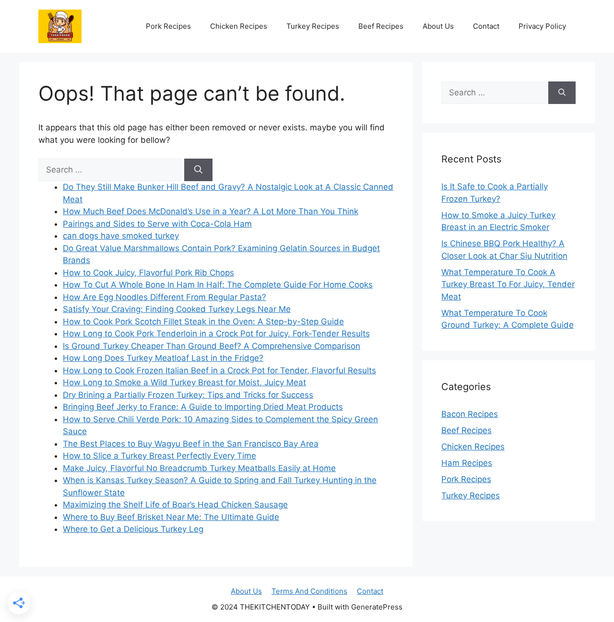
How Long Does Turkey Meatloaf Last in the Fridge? (163, 358)
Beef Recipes (380, 26)
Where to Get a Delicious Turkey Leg (133, 529)
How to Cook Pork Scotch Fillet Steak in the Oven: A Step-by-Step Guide (203, 321)
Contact (486, 26)
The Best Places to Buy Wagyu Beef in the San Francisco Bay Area (191, 444)
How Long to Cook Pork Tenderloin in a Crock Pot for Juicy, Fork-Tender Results (216, 333)
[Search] (198, 170)
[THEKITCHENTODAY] (60, 25)
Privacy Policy (542, 26)
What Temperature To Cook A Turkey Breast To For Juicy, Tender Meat (508, 284)
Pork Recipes (168, 26)
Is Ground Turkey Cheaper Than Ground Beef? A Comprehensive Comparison (211, 346)
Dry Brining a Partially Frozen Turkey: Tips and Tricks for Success (188, 395)
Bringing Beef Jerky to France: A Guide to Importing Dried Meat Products (203, 407)
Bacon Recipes (469, 414)
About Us (438, 26)
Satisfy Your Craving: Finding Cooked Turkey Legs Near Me (177, 309)
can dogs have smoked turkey (121, 236)
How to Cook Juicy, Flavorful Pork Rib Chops (148, 272)
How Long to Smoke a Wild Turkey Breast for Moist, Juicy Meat (184, 382)
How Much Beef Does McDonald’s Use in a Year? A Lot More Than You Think (210, 211)
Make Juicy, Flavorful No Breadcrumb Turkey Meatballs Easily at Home (199, 468)
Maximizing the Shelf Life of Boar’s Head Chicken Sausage (175, 504)
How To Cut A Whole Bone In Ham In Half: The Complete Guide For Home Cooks (218, 284)
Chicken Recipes (238, 26)
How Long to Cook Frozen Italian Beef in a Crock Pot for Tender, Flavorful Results (219, 370)
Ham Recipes (466, 463)
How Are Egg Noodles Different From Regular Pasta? (164, 297)
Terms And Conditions (309, 591)
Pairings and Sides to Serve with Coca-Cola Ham (157, 224)
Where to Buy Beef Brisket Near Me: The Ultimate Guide (171, 517)
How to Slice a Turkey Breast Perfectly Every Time (159, 456)
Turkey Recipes (312, 26)
